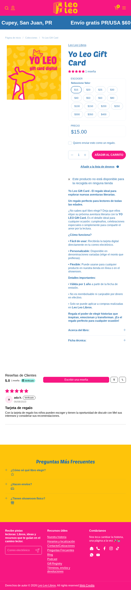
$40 (76, 98)
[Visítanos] (13, 8)
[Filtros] (114, 380)
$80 (112, 98)
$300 (77, 114)
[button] (6, 8)
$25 (100, 89)
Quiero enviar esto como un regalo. (94, 142)
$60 (100, 98)
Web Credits (86, 585)
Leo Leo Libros (77, 45)
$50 (88, 98)
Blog (50, 554)
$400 (103, 114)
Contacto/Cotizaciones (61, 545)
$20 (88, 89)
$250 (117, 106)
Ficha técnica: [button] (77, 340)
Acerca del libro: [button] (78, 330)
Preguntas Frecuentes (60, 550)
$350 (90, 114)
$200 (103, 106)
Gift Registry (54, 563)
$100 (77, 106)
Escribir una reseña (76, 379)
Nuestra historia (56, 537)
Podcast (52, 559)
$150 (90, 106)
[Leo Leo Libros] (65, 8)
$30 (112, 89)
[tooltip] (118, 166)
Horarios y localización (61, 541)
